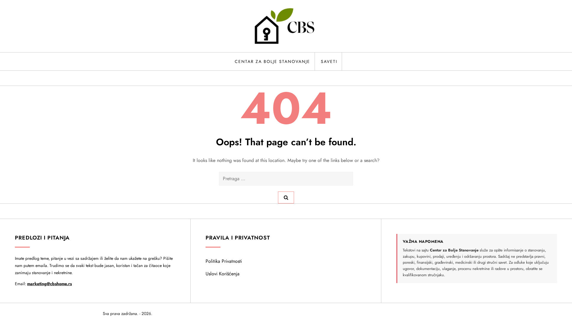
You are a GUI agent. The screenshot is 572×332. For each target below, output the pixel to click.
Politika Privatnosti (224, 261)
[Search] (286, 197)
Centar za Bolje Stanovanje (272, 61)
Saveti (329, 61)
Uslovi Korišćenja (223, 273)
